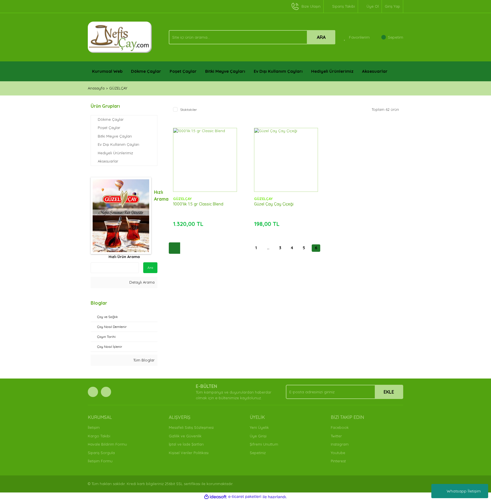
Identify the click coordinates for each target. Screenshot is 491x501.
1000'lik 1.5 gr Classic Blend (198, 204)
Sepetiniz (258, 452)
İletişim (94, 427)
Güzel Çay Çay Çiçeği (274, 204)
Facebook (340, 427)
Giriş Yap (392, 6)
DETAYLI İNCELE (205, 151)
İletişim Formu (100, 461)
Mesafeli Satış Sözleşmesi (191, 427)
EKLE (389, 392)
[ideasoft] (215, 497)
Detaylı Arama (141, 282)
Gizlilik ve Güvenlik (185, 436)
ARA (321, 37)
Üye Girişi (258, 436)
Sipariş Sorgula (101, 452)
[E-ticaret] (244, 497)
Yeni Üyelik (259, 427)
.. (268, 247)
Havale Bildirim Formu (107, 444)
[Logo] (120, 36)
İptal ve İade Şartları (186, 444)
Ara (150, 267)
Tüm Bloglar (143, 360)
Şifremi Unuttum (264, 444)
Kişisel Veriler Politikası (189, 452)
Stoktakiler (188, 109)
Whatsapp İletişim (464, 491)
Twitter (336, 436)
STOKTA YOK (205, 165)
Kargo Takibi (99, 436)
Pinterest (338, 461)
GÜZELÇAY (118, 88)
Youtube (338, 452)
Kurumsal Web (107, 71)
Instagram (340, 444)
